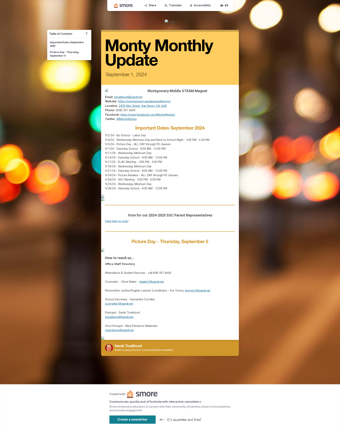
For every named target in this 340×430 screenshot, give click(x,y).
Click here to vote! (116, 221)
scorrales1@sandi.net (119, 303)
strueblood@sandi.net (128, 97)
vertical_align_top (86, 34)
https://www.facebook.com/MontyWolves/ (147, 114)
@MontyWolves (126, 119)
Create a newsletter (132, 419)
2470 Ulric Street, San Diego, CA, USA (143, 106)
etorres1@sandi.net (197, 290)
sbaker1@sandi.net (151, 281)
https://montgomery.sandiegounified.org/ (144, 101)
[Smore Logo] (123, 5)
